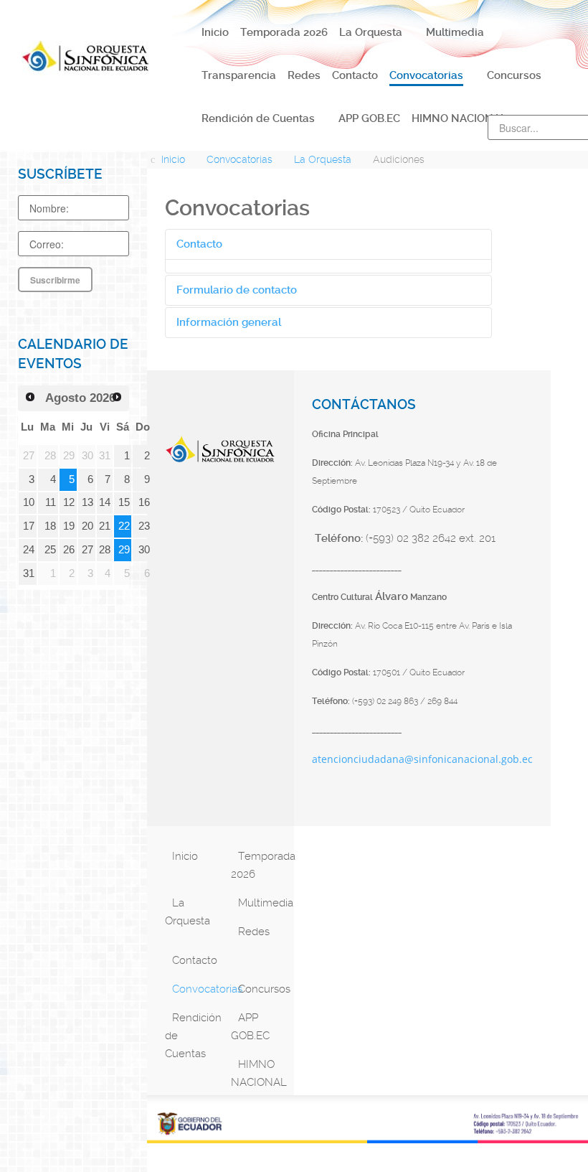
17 (28, 526)
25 (50, 549)
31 (28, 573)
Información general (228, 322)
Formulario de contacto (236, 289)
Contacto (199, 244)
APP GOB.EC (250, 1026)
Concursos (262, 989)
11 (50, 502)
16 (144, 502)
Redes (254, 931)
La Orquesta (187, 911)
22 (124, 526)
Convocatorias (196, 989)
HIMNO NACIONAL (258, 1073)
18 (50, 526)
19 (69, 526)
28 (104, 549)
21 (104, 526)
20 (87, 526)
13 (87, 502)
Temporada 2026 (258, 865)
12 (69, 502)
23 (144, 526)
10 (28, 502)
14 (104, 502)
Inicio (185, 856)
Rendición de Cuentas (192, 1035)
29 (124, 549)
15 (124, 502)
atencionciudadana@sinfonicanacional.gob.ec (422, 759)
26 (69, 549)
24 (28, 549)
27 (87, 549)
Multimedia (262, 902)
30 (144, 549)
